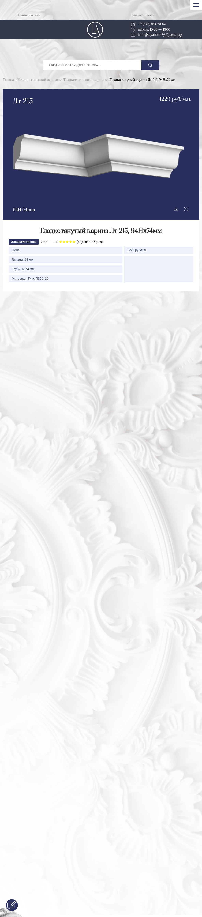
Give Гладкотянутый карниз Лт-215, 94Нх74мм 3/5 (67, 241)
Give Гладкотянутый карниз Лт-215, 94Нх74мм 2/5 (64, 241)
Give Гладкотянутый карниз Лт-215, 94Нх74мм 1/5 (60, 241)
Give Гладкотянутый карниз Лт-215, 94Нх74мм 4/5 (70, 241)
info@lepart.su (149, 35)
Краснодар (174, 35)
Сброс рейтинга (57, 241)
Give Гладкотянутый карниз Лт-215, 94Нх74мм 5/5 (74, 241)
